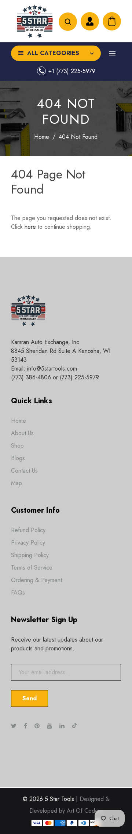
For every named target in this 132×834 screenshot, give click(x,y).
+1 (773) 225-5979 (71, 71)
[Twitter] (14, 726)
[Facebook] (26, 726)
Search (68, 21)
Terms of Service (31, 567)
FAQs (18, 592)
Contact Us (24, 470)
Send (29, 698)
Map (16, 483)
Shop (17, 445)
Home (41, 137)
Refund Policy (28, 530)
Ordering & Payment (36, 580)
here (30, 227)
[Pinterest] (37, 726)
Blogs (18, 458)
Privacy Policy (28, 542)
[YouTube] (50, 726)
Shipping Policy (30, 555)
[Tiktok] (78, 726)
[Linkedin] (62, 726)
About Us (22, 433)
